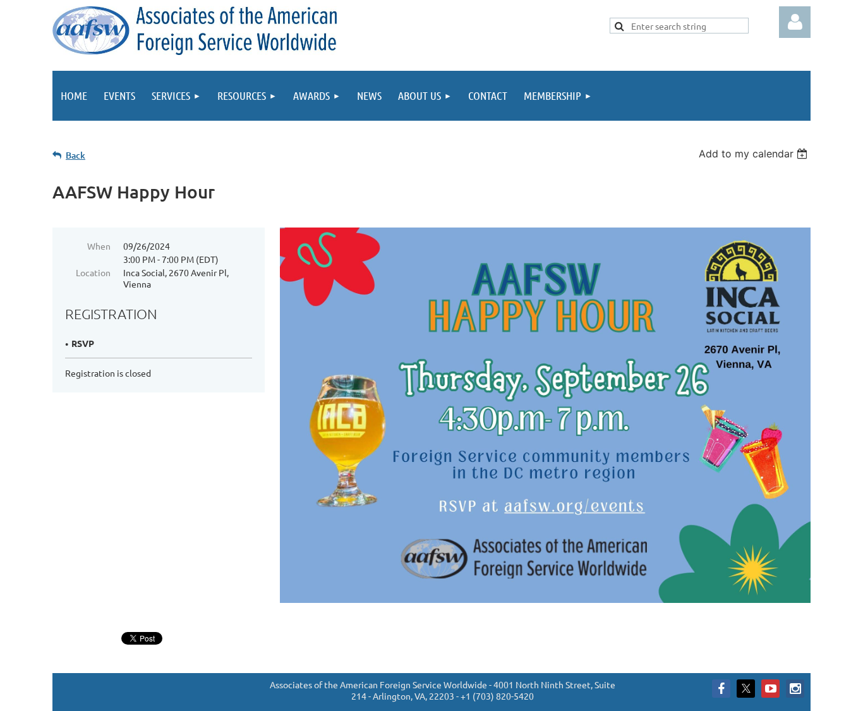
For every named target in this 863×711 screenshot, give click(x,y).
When (99, 246)
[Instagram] (795, 688)
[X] (746, 688)
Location (93, 272)
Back (75, 155)
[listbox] (755, 153)
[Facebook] (721, 688)
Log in (795, 22)
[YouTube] (770, 688)
